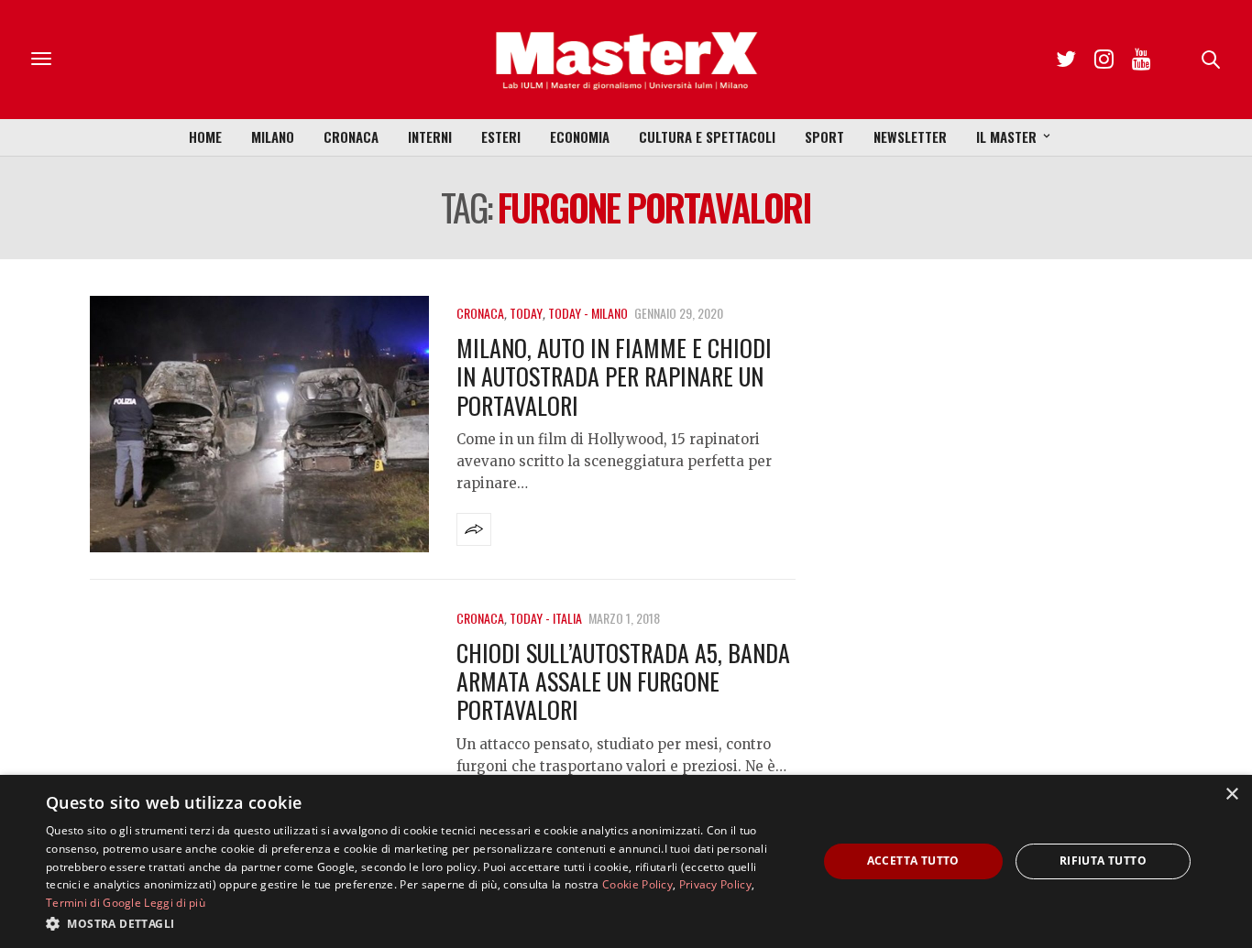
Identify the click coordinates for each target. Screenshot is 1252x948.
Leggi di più (174, 902)
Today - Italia (546, 617)
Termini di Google (93, 902)
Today (526, 312)
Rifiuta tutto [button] (1103, 860)
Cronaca (351, 136)
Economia (580, 136)
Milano (272, 136)
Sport (824, 136)
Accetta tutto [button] (913, 860)
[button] (420, 923)
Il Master (1006, 136)
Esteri (501, 136)
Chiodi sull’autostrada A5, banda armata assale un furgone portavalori (623, 681)
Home (205, 136)
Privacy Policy (715, 884)
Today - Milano (588, 312)
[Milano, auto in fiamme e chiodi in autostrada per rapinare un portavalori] (259, 424)
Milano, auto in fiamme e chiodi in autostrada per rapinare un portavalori (614, 376)
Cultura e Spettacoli (707, 136)
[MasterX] (626, 59)
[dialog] (626, 861)
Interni (430, 136)
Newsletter (910, 136)
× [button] (1231, 794)
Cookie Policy (637, 884)
